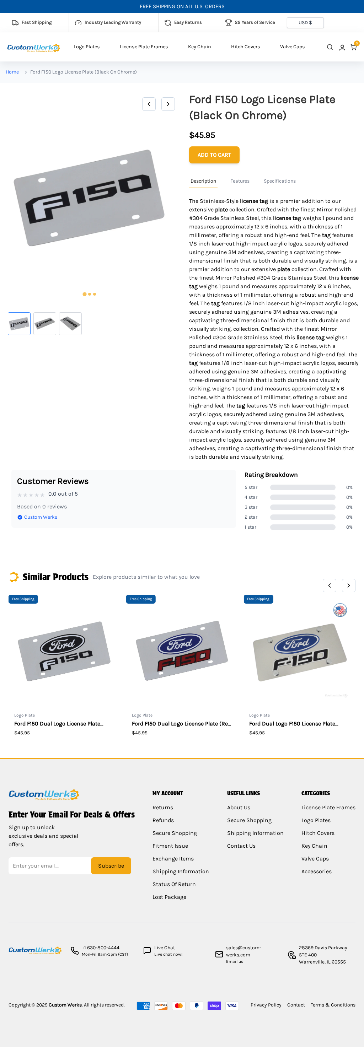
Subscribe (111, 865)
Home (12, 72)
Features (240, 181)
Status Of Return (174, 884)
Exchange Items (173, 858)
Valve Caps (292, 47)
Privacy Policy (266, 1005)
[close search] (329, 47)
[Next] (168, 104)
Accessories (316, 871)
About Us (238, 807)
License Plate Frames (144, 47)
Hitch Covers (245, 47)
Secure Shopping (174, 833)
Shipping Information (180, 871)
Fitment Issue (170, 845)
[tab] (84, 294)
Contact (296, 1005)
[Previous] (149, 104)
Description (203, 181)
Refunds (163, 820)
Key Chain (199, 47)
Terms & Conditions (333, 1005)
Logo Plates (87, 47)
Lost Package (169, 897)
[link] (341, 47)
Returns (162, 807)
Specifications (280, 181)
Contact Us (241, 845)
